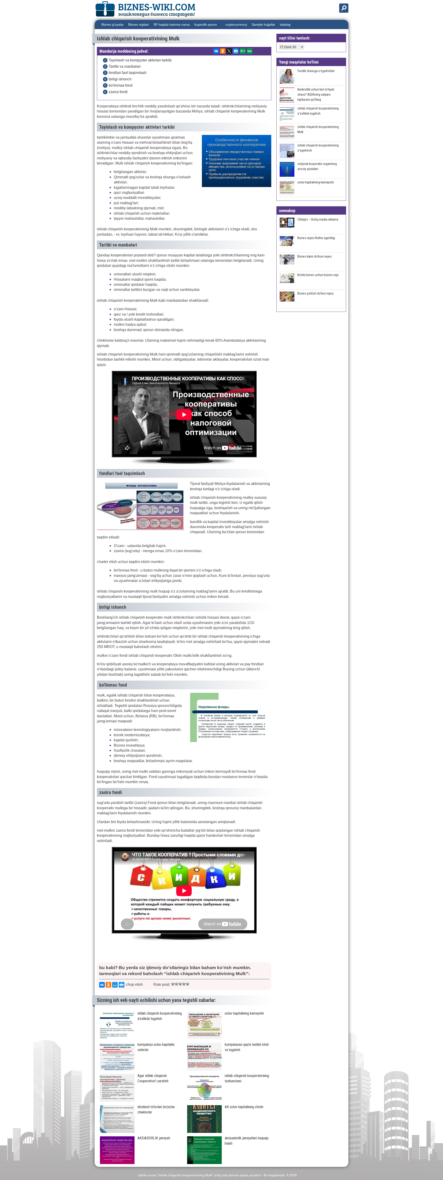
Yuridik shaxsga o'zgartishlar (316, 71)
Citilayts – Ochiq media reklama (317, 219)
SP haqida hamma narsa (171, 24)
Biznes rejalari (138, 24)
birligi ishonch (120, 79)
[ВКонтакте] (216, 51)
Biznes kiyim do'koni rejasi (314, 256)
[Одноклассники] (222, 51)
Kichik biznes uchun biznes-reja (317, 275)
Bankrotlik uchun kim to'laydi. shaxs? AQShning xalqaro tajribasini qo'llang (316, 94)
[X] (229, 51)
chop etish (134, 984)
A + (242, 51)
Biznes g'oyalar (113, 24)
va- (249, 51)
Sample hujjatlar (263, 24)
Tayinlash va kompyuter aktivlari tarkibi (140, 60)
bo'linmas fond (120, 85)
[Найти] (343, 8)
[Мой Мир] (115, 985)
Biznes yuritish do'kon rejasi (315, 293)
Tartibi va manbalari (125, 66)
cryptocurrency (236, 24)
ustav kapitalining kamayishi (315, 182)
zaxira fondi (118, 92)
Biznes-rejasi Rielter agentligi (316, 238)
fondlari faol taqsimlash (128, 73)
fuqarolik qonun (205, 24)
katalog (285, 24)
